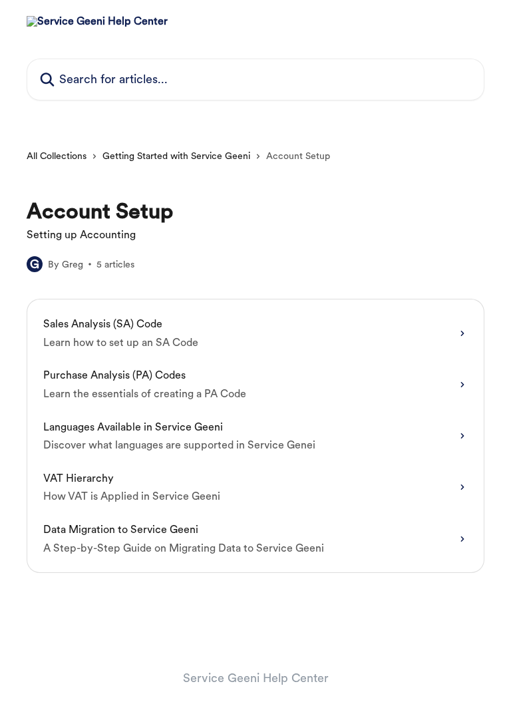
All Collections (56, 155)
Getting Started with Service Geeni (176, 155)
